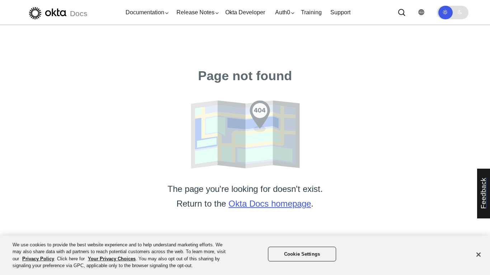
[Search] (401, 12)
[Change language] (421, 12)
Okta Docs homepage (269, 203)
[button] (145, 12)
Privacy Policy (38, 258)
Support (340, 12)
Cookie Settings (302, 254)
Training (311, 12)
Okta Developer (245, 12)
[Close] (478, 254)
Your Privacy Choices (112, 258)
